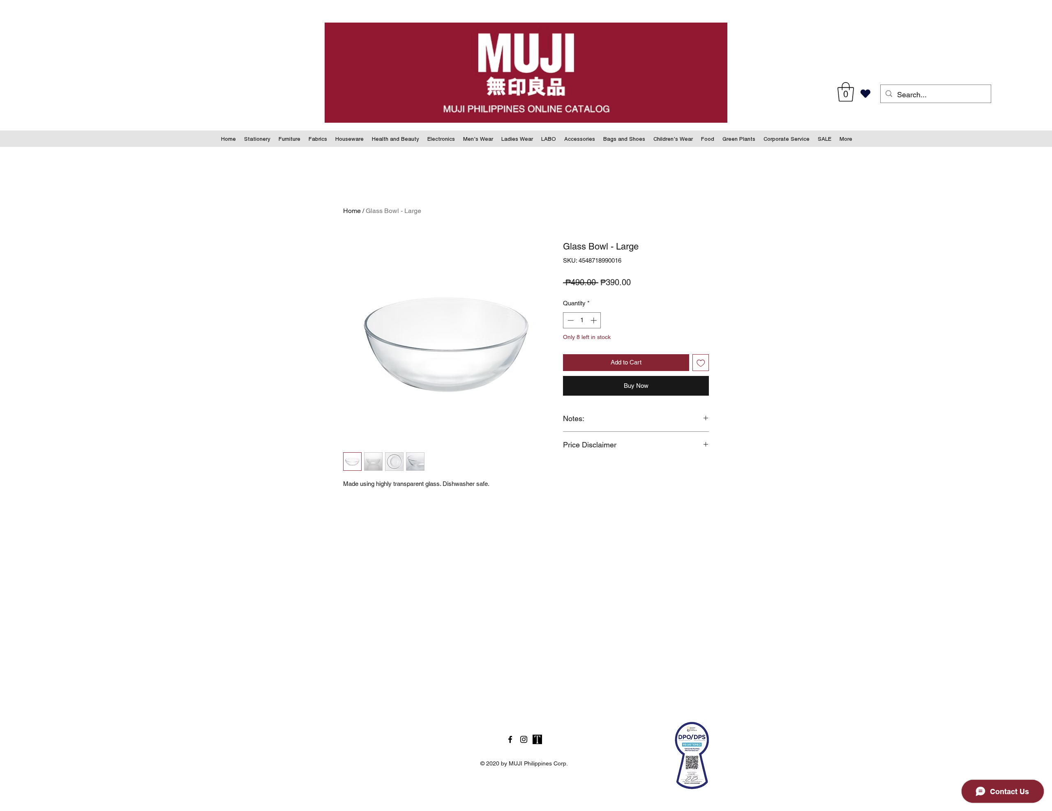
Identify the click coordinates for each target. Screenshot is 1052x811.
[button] (845, 92)
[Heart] (865, 93)
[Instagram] (523, 739)
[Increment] (594, 320)
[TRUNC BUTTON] (537, 739)
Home (352, 211)
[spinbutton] (582, 320)
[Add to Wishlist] (700, 362)
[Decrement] (569, 320)
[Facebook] (510, 739)
